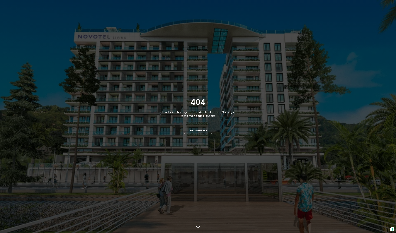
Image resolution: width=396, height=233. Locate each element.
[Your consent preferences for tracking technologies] (392, 229)
